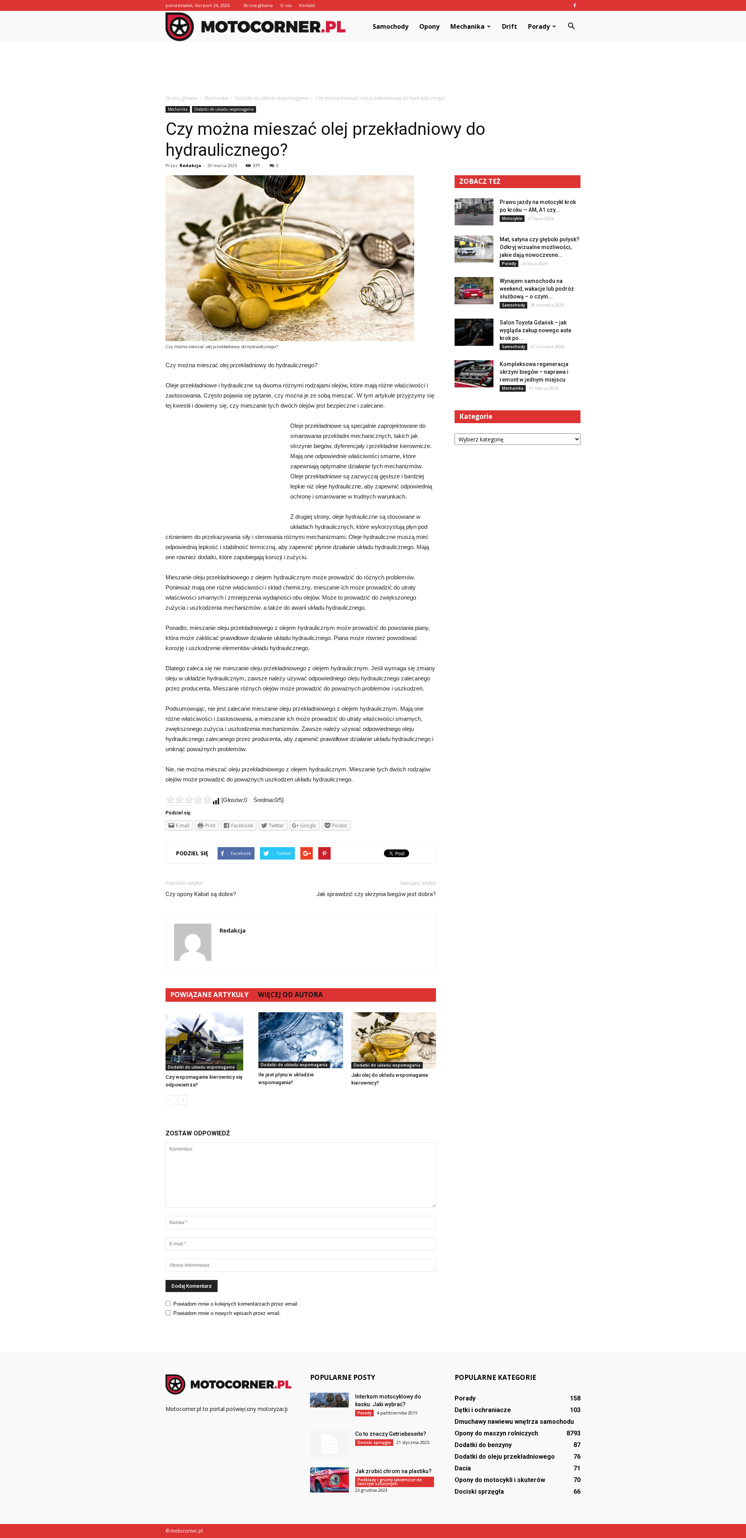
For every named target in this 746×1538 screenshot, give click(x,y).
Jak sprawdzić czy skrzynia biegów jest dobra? (376, 894)
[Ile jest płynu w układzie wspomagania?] (300, 1040)
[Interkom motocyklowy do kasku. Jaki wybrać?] (329, 1400)
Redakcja (190, 165)
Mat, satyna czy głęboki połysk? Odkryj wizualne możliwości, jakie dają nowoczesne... (539, 247)
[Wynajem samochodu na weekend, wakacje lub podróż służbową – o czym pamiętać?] (474, 290)
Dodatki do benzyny (483, 1445)
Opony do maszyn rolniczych (496, 1433)
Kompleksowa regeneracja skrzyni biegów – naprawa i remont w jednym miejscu (534, 372)
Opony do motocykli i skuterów (500, 1480)
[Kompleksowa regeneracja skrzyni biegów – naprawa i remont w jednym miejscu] (474, 373)
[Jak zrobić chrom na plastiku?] (329, 1480)
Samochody (390, 26)
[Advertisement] (373, 68)
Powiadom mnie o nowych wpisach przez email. (227, 1313)
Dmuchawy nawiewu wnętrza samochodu (514, 1421)
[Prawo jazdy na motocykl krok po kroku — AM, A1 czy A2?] (474, 211)
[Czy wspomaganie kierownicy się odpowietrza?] (208, 1041)
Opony (429, 26)
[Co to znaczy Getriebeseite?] (329, 1443)
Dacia (463, 1468)
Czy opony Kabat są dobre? (201, 894)
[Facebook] (574, 5)
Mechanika (467, 26)
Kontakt (307, 5)
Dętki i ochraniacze (483, 1410)
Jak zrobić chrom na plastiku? (393, 1471)
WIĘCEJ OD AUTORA (290, 994)
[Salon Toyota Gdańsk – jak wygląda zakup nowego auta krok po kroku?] (474, 332)
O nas (286, 5)
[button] (571, 26)
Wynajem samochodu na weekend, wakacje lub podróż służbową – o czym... (537, 289)
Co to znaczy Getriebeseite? (390, 1434)
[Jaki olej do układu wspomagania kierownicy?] (393, 1040)
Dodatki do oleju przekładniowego (505, 1456)
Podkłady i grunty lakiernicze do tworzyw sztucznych (389, 1481)
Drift (509, 26)
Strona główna (258, 5)
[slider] (189, 799)
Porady (539, 26)
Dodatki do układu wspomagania (224, 109)
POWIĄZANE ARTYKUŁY (209, 994)
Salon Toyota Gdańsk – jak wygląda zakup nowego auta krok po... (535, 330)
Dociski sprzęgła (374, 1442)
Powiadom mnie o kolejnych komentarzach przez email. (236, 1304)
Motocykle (512, 218)
